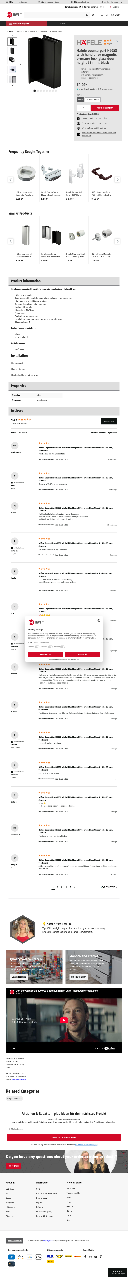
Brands (63, 23)
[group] (26, 178)
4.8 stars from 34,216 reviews (94, 128)
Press (8, 1211)
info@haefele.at (19, 1079)
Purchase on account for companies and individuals (99, 134)
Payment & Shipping (45, 1216)
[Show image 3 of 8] (41, 91)
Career (9, 1198)
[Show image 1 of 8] (35, 91)
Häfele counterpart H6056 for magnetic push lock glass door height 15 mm (24, 255)
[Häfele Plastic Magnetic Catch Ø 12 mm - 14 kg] (102, 235)
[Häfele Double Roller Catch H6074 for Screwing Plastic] (76, 173)
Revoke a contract (15, 1240)
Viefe (68, 1215)
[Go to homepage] (14, 15)
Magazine (10, 1202)
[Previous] (20, 64)
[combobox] (54, 15)
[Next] (70, 64)
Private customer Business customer (81, 7)
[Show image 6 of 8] (50, 91)
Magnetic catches (14, 1098)
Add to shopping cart (105, 107)
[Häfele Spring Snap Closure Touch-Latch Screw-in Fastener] (51, 173)
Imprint (39, 1202)
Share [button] (66, 459)
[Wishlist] (102, 15)
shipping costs (48, 1240)
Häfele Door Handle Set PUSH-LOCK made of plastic (101, 193)
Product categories (21, 23)
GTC (38, 1189)
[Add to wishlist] (117, 40)
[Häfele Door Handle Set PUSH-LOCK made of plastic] (102, 173)
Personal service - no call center (95, 123)
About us (10, 1216)
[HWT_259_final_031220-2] (45, 62)
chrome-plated (92, 99)
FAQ (7, 1193)
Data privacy (41, 1198)
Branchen (70, 1188)
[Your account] (107, 15)
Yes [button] (57, 459)
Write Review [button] (109, 421)
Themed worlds (73, 1193)
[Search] (87, 15)
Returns (39, 1207)
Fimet (68, 1202)
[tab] (98, 433)
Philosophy (11, 1207)
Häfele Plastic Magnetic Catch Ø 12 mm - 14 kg (101, 255)
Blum (68, 1197)
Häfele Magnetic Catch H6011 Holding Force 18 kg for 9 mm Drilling (76, 255)
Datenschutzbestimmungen (86, 1144)
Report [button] (61, 459)
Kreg (68, 1220)
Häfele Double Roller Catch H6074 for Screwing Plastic (75, 193)
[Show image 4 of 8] (44, 91)
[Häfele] (89, 42)
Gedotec (70, 1206)
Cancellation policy (44, 1211)
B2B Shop (10, 1189)
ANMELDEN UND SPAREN (64, 1137)
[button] (109, 42)
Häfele (69, 1211)
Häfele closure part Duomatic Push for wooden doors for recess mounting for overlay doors (24, 193)
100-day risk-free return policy (94, 118)
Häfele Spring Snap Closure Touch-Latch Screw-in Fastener (50, 193)
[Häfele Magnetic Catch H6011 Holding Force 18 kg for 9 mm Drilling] (76, 235)
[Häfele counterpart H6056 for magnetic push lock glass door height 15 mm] (26, 235)
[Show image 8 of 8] (56, 91)
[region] (40, 64)
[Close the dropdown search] (93, 15)
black (80, 99)
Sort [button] (13, 432)
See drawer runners (78, 976)
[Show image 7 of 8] (53, 91)
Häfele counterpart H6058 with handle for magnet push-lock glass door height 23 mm (51, 255)
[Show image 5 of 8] (47, 91)
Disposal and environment (47, 1193)
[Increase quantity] (87, 108)
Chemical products (19, 976)
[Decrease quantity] (79, 108)
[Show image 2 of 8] (38, 91)
